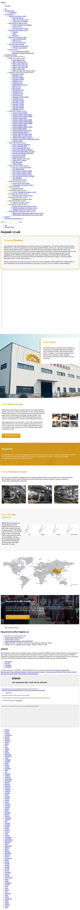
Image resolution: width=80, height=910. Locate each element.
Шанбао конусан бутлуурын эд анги (24, 206)
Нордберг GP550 (18, 106)
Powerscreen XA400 (18, 155)
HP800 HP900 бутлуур (19, 85)
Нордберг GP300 (18, 100)
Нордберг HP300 (18, 77)
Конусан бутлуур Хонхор (9, 674)
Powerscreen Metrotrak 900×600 (22, 150)
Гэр (6, 9)
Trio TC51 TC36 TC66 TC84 (21, 167)
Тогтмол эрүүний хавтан (53, 672)
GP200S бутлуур (17, 99)
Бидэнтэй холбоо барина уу (14, 218)
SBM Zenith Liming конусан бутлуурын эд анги (28, 213)
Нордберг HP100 (18, 74)
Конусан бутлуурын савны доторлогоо (14, 672)
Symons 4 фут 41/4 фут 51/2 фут (22, 185)
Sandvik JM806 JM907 (19, 129)
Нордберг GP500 (18, 104)
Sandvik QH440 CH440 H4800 (22, 121)
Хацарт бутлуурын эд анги (17, 16)
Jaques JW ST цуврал (19, 160)
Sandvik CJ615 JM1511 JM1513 (22, 137)
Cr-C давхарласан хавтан (20, 51)
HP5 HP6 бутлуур (18, 90)
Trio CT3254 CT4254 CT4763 (22, 174)
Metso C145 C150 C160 (20, 67)
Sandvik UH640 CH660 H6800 (22, 123)
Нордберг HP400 (18, 79)
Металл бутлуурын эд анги (17, 37)
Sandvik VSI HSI (17, 188)
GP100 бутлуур (17, 92)
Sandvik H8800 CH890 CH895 (22, 127)
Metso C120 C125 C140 (20, 65)
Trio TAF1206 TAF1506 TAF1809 (23, 176)
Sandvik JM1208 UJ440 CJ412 (22, 134)
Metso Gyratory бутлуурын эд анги (23, 70)
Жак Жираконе (17, 162)
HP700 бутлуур (17, 83)
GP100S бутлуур (17, 93)
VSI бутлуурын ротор (19, 48)
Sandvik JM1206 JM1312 (20, 132)
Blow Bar (15, 35)
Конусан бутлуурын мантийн (28, 674)
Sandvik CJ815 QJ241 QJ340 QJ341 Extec (25, 139)
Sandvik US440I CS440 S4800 (22, 120)
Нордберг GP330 (18, 102)
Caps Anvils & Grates (19, 39)
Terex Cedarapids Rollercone (21, 144)
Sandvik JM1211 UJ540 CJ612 (22, 136)
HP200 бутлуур (17, 76)
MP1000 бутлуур (18, 109)
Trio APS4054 (16, 178)
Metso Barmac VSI (18, 60)
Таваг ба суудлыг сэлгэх (20, 19)
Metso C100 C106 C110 (20, 63)
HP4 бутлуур (16, 88)
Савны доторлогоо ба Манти (22, 25)
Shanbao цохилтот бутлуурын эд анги (24, 208)
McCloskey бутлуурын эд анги (22, 195)
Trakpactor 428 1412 (18, 157)
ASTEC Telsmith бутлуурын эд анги (24, 192)
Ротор (14, 34)
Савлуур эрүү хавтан (69, 672)
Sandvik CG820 (17, 141)
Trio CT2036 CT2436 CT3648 (22, 171)
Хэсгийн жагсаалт (11, 55)
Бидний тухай (9, 11)
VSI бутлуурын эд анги (16, 44)
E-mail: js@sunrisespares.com (14, 637)
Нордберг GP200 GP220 (20, 97)
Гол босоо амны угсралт (20, 28)
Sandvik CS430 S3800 (19, 118)
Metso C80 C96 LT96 (19, 62)
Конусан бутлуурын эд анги (18, 23)
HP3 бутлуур (16, 86)
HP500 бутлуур (17, 81)
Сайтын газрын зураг (62, 670)
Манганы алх (16, 41)
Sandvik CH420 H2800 (19, 113)
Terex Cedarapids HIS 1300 (21, 148)
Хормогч (15, 32)
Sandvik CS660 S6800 (19, 125)
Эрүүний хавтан (17, 18)
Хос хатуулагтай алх (19, 42)
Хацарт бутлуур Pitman (20, 21)
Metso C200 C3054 (18, 69)
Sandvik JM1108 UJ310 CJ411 (22, 130)
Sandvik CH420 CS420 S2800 (22, 114)
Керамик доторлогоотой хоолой (23, 53)
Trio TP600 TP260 (18, 169)
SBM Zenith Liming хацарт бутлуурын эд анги (27, 215)
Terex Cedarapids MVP (19, 146)
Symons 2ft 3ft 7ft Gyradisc (21, 183)
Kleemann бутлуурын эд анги (22, 199)
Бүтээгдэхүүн (9, 14)
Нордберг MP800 (18, 107)
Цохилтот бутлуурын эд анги (18, 30)
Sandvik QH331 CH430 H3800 (22, 116)
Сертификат (13, 12)
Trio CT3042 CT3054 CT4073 (22, 173)
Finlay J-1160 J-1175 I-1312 (21, 158)
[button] (11, 435)
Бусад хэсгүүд (13, 49)
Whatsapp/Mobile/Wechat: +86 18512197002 (19, 641)
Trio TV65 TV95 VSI (19, 180)
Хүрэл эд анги (17, 26)
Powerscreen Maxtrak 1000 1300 (22, 153)
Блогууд (7, 217)
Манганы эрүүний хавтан (35, 672)
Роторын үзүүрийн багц (20, 46)
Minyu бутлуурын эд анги (20, 202)
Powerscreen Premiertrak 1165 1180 (23, 151)
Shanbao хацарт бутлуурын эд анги (24, 209)
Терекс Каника (17, 164)
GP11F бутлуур (17, 95)
